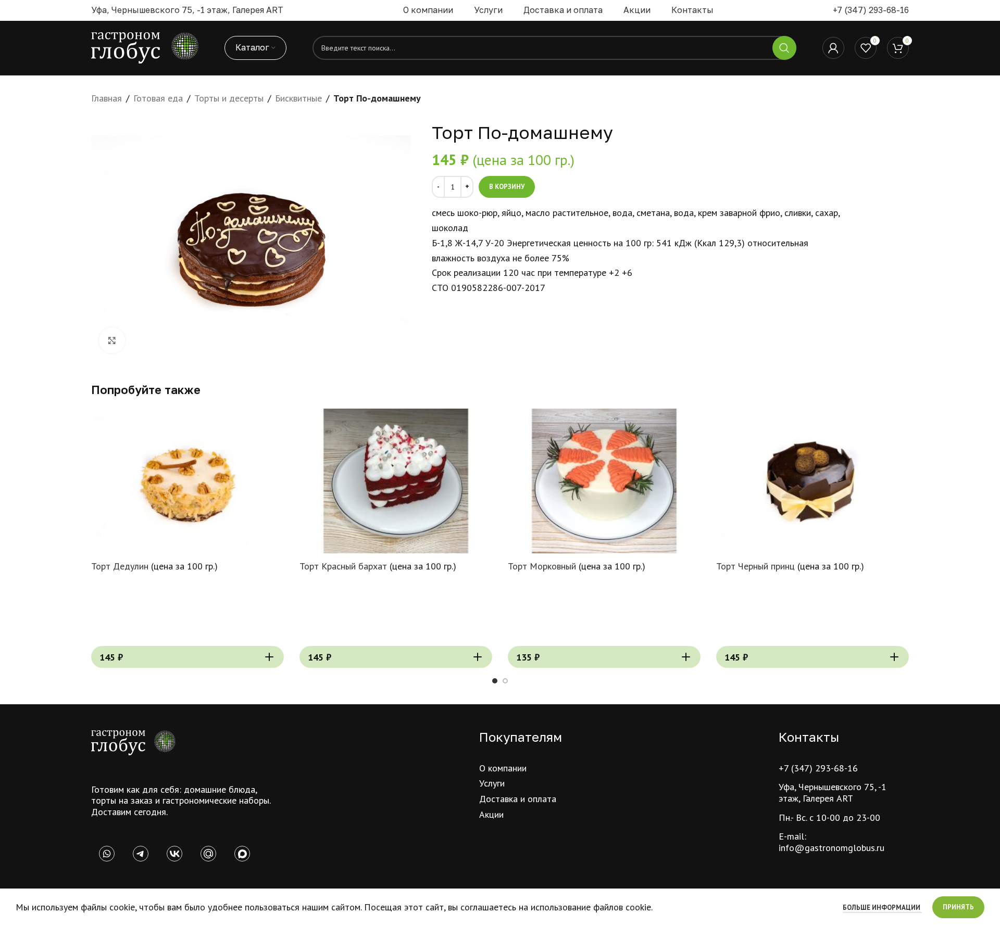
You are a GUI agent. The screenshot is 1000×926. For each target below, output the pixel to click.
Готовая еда (158, 98)
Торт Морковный (542, 566)
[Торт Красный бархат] (395, 481)
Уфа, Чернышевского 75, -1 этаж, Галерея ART (832, 792)
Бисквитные (298, 98)
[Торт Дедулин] (187, 481)
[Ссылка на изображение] (133, 742)
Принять (958, 907)
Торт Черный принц (755, 566)
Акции (491, 814)
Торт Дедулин (119, 566)
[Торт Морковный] (604, 481)
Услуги (492, 783)
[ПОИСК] (784, 48)
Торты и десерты (229, 98)
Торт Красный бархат (343, 566)
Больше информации (882, 907)
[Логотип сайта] (144, 47)
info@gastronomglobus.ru (831, 848)
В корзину (506, 186)
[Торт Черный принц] (812, 481)
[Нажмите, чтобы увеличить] (112, 340)
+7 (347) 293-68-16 (871, 10)
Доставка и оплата (517, 799)
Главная (106, 98)
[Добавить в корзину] (269, 657)
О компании (503, 768)
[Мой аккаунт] (833, 47)
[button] (494, 680)
